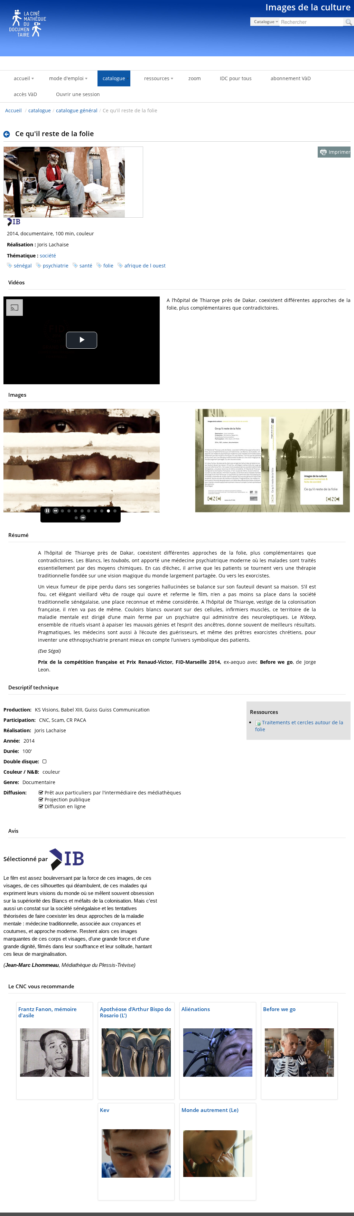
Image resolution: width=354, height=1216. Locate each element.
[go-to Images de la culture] (177, 27)
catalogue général (76, 110)
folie (108, 265)
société (48, 255)
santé (86, 265)
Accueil (13, 110)
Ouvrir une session (78, 94)
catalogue (39, 110)
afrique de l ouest (145, 265)
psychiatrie (55, 265)
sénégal (23, 265)
